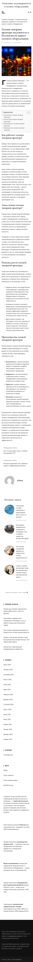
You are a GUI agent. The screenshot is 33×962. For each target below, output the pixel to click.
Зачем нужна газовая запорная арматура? (13, 120)
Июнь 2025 (7, 684)
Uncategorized (8, 755)
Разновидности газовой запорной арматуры (14, 124)
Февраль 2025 (8, 694)
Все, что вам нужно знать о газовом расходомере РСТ (15, 452)
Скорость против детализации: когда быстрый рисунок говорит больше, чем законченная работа (16, 640)
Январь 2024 (8, 729)
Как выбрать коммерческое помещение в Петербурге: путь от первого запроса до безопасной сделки (22, 531)
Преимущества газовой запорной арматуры (14, 129)
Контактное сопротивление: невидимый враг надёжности (13, 648)
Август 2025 (8, 679)
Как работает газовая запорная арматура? (13, 116)
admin (19, 42)
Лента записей (8, 775)
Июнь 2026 (7, 664)
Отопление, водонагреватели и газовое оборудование (16, 5)
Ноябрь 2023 (8, 739)
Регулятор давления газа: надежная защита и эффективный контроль (16, 465)
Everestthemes (16, 959)
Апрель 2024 (8, 724)
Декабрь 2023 (8, 734)
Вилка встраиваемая (11, 863)
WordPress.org (8, 785)
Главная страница (8, 19)
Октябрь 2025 (8, 669)
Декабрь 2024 (8, 699)
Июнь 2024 (7, 719)
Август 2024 (8, 709)
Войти (6, 770)
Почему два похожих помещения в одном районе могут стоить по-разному (15, 611)
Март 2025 (7, 689)
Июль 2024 (7, 714)
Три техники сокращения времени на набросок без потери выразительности (16, 631)
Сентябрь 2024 (9, 704)
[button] (27, 112)
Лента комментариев (11, 780)
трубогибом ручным (20, 801)
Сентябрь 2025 (9, 674)
